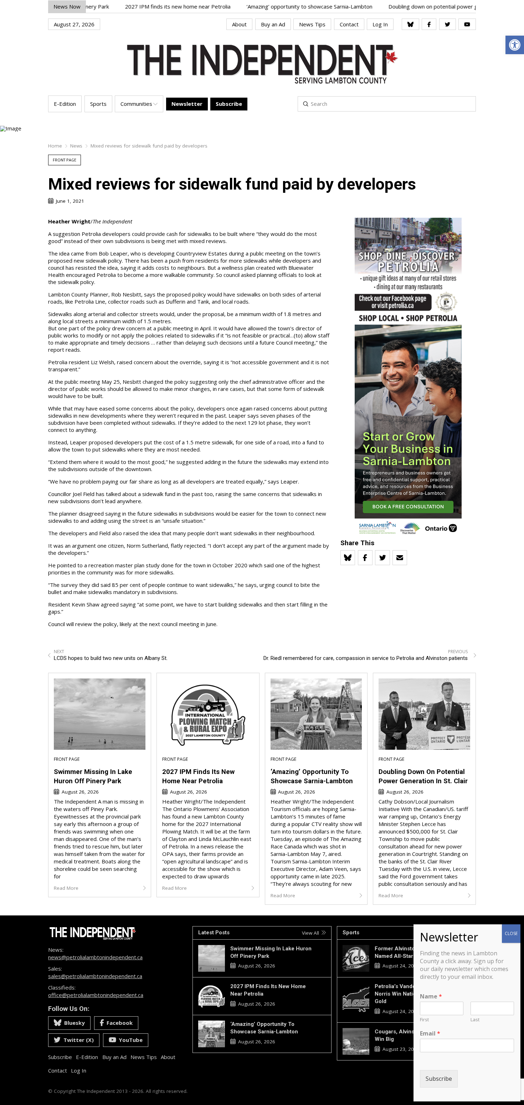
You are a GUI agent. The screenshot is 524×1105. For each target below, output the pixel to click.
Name (431, 996)
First (424, 1020)
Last (475, 1020)
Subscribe (439, 1079)
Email (430, 1033)
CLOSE (511, 933)
